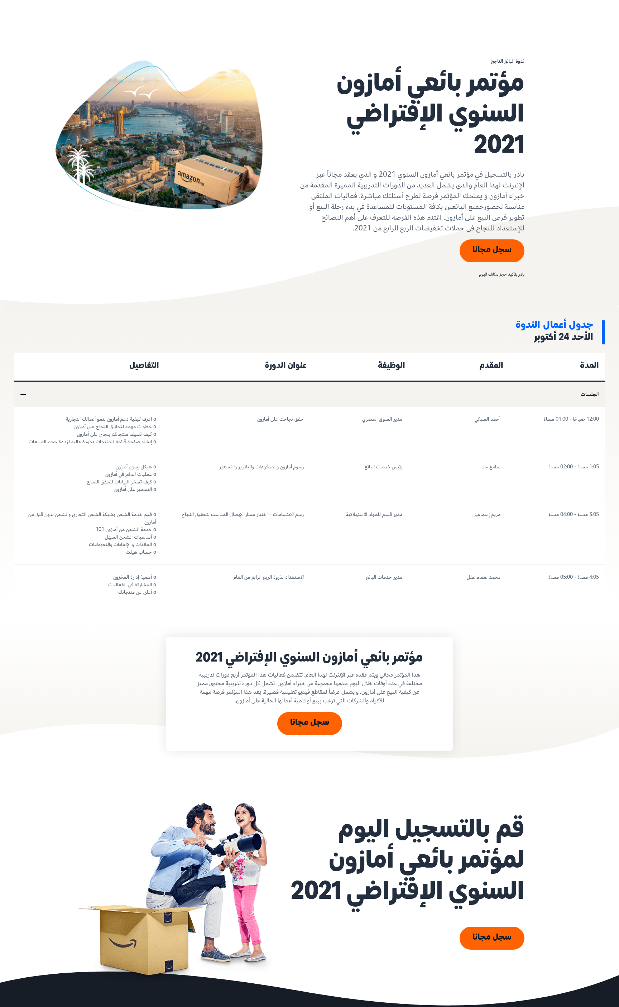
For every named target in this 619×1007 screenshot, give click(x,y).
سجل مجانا (492, 250)
